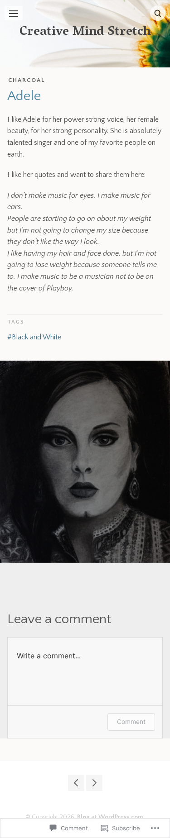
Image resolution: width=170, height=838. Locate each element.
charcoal (26, 80)
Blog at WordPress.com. (111, 817)
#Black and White (34, 337)
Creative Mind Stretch (85, 32)
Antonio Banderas (76, 783)
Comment (131, 721)
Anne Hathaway (94, 783)
